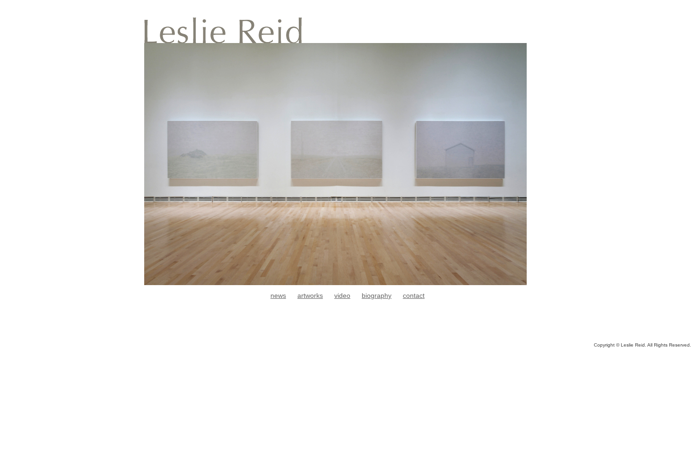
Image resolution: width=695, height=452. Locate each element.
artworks (310, 295)
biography (376, 295)
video (342, 295)
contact (414, 295)
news (278, 295)
